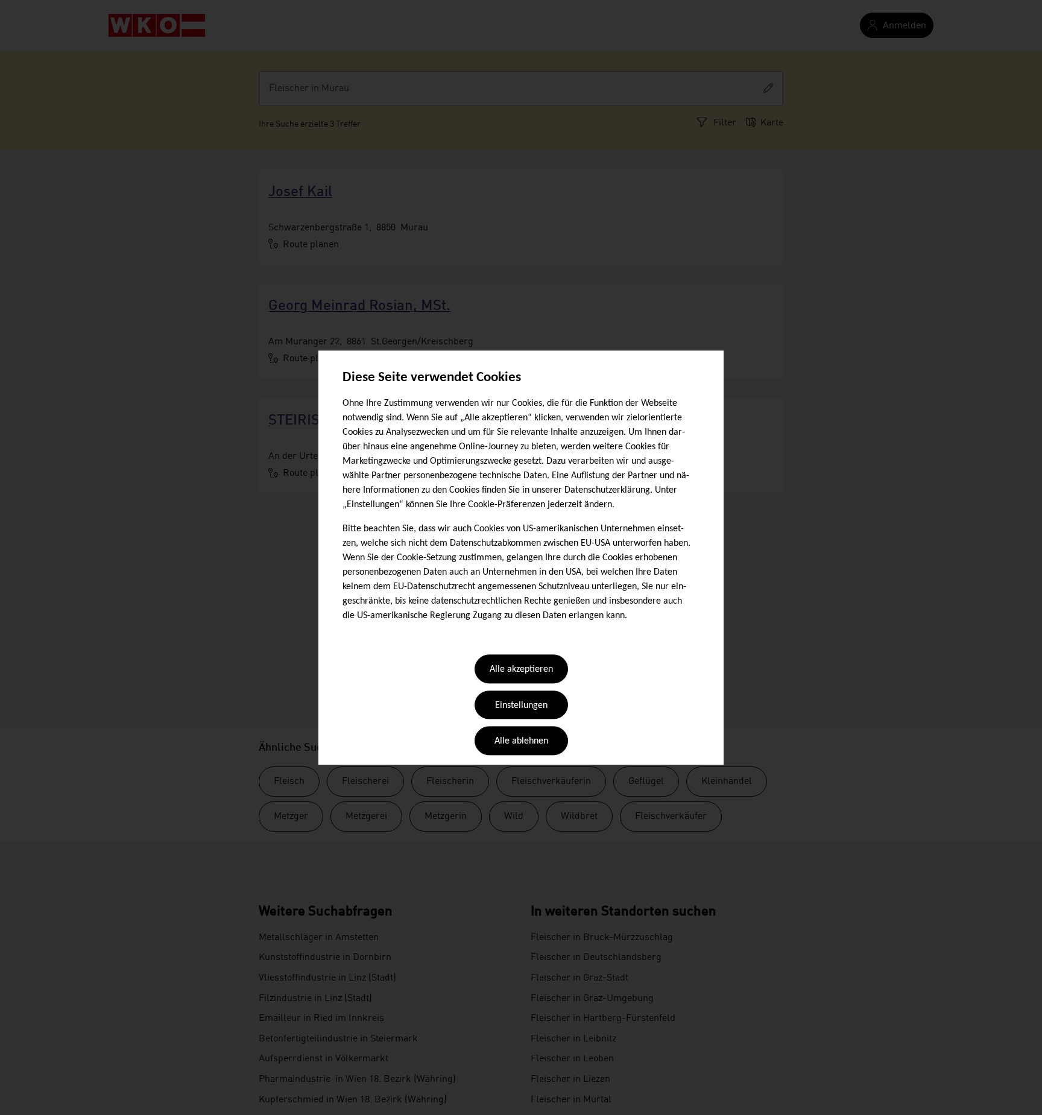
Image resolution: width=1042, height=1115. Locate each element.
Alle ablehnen (521, 742)
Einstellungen (521, 705)
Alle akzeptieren (521, 670)
